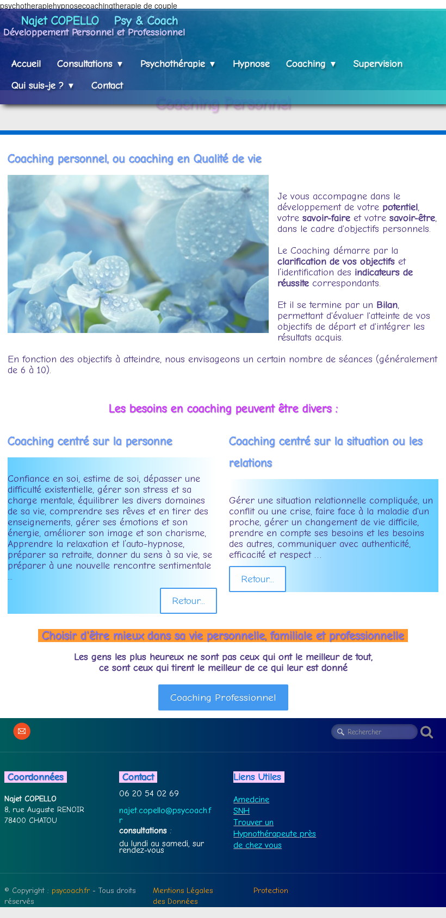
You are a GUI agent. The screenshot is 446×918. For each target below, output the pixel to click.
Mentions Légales (183, 890)
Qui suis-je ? (43, 85)
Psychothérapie (178, 64)
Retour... (188, 601)
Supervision (378, 64)
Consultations (90, 64)
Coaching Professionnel (223, 697)
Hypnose (251, 64)
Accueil (26, 64)
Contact (107, 85)
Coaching (311, 64)
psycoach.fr (71, 890)
